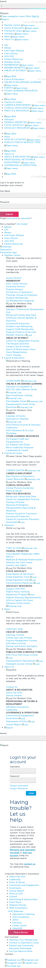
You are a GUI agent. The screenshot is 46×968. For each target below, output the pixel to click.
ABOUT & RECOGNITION (17, 156)
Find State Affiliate (14, 50)
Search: (3, 1)
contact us (29, 864)
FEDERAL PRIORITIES (15, 122)
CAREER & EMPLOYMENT (17, 105)
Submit (9, 214)
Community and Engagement (24, 885)
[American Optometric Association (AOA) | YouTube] (13, 965)
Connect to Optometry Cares (24, 942)
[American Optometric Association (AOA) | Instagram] (30, 959)
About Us (9, 39)
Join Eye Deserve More (20, 951)
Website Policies (17, 905)
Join (6, 45)
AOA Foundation (20, 917)
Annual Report (16, 890)
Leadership (14, 879)
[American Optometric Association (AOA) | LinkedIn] (30, 962)
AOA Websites (15, 911)
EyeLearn (17, 922)
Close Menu (39, 22)
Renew (7, 47)
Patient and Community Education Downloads (21, 947)
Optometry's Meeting (23, 914)
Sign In (35, 16)
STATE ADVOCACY (14, 125)
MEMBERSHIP (11, 64)
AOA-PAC (9, 56)
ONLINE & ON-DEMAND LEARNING (22, 82)
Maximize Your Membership (23, 939)
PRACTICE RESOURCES (16, 110)
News (7, 36)
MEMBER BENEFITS (14, 67)
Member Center (12, 25)
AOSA (15, 919)
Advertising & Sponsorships (23, 899)
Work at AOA (16, 893)
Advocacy (9, 33)
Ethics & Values (17, 882)
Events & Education (14, 28)
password (12, 218)
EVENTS (8, 87)
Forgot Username (19, 785)
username (26, 218)
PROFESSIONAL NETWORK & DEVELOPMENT (19, 161)
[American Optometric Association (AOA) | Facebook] (13, 959)
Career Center (19, 925)
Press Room (15, 902)
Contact (13, 896)
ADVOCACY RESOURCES (17, 128)
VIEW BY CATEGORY (15, 139)
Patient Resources (13, 59)
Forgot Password (18, 788)
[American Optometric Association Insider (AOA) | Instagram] (14, 962)
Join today (22, 224)
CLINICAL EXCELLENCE (16, 107)
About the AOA (17, 876)
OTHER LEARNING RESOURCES (21, 90)
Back (13, 76)
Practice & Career (13, 30)
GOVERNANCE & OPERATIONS (20, 165)
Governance (15, 888)
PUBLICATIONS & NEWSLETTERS (22, 142)
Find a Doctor (11, 53)
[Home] (11, 249)
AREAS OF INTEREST (15, 70)
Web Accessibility (18, 907)
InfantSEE (17, 928)
